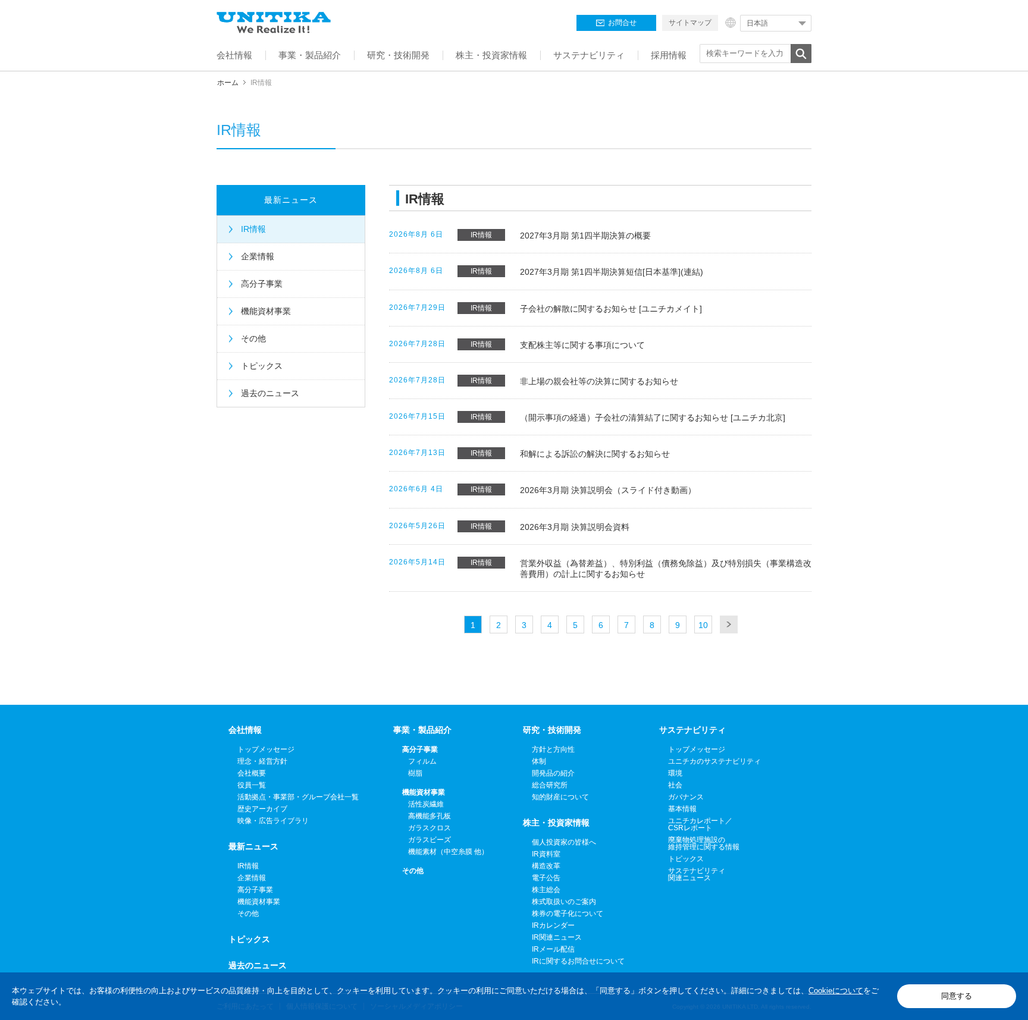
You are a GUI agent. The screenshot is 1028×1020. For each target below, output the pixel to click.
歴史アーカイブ (262, 809)
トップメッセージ (265, 749)
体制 (539, 761)
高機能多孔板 (429, 816)
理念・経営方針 (262, 761)
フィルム (422, 761)
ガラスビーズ (429, 840)
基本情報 (682, 809)
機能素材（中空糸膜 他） (448, 852)
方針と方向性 (553, 749)
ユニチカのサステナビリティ (714, 761)
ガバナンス (686, 797)
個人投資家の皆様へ (564, 842)
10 (703, 625)
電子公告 (546, 878)
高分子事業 (262, 283)
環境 (675, 773)
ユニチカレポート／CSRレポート (700, 824)
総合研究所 (550, 785)
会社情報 (245, 730)
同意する (956, 995)
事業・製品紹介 (422, 730)
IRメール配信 (553, 949)
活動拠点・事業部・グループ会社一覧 (298, 797)
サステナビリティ (692, 730)
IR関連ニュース (557, 937)
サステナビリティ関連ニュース (696, 874)
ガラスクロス (429, 828)
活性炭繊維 (426, 804)
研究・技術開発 (552, 730)
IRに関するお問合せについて (578, 961)
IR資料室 (546, 854)
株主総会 (546, 890)
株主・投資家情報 (556, 822)
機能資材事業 (266, 311)
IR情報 (253, 229)
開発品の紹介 (553, 773)
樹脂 (415, 773)
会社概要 (251, 773)
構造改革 (546, 866)
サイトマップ (690, 22)
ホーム (228, 83)
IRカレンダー (553, 925)
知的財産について (560, 797)
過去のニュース (270, 393)
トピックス (262, 366)
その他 (253, 338)
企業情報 (257, 256)
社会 (675, 785)
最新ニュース (291, 200)
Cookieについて (835, 990)
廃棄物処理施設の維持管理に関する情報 (703, 843)
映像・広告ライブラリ (273, 821)
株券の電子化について (567, 913)
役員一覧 (251, 785)
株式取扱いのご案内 (564, 901)
